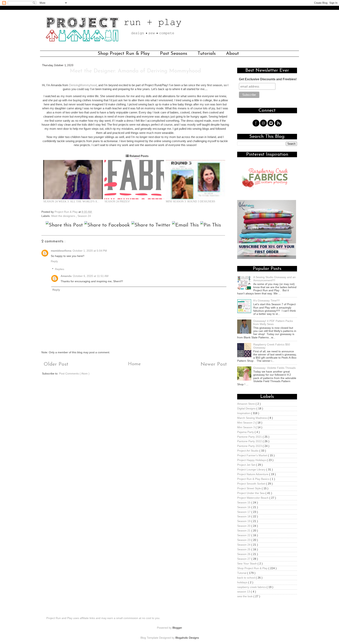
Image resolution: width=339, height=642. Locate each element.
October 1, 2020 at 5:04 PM (90, 250)
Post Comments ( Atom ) (74, 373)
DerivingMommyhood (83, 85)
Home (134, 364)
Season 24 (84, 216)
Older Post (55, 364)
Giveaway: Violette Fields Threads (274, 367)
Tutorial (242, 573)
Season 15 (244, 502)
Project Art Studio (248, 450)
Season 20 (244, 525)
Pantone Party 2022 (250, 441)
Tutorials (207, 53)
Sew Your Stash (247, 563)
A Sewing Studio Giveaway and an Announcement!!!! (274, 279)
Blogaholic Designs (187, 637)
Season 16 (244, 507)
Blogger (177, 627)
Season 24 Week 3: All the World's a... (71, 201)
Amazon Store (246, 403)
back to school (246, 577)
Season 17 (244, 511)
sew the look (245, 596)
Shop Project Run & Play (124, 53)
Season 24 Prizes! (117, 201)
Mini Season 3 (246, 427)
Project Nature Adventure (253, 474)
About (232, 53)
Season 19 (244, 521)
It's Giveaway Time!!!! (266, 300)
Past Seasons (173, 53)
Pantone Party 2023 (250, 446)
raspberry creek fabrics (252, 587)
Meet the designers (63, 216)
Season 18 (244, 516)
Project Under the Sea (251, 493)
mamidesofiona (61, 250)
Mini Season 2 (246, 422)
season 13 (244, 591)
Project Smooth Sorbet (251, 483)
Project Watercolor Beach (253, 497)
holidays (242, 582)
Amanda (66, 276)
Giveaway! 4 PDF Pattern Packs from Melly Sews (273, 323)
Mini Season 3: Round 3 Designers (190, 201)
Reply (54, 261)
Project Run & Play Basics (253, 479)
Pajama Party (246, 432)
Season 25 (244, 549)
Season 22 (244, 535)
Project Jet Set (246, 464)
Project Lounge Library (251, 469)
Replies (59, 269)
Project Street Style (249, 488)
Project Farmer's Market (252, 455)
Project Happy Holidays (252, 460)
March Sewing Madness (252, 417)
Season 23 (244, 540)
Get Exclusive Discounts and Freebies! (268, 79)
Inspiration (244, 413)
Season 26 (244, 554)
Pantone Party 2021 (250, 436)
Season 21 (244, 530)
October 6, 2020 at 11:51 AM (90, 276)
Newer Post (214, 364)
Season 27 (244, 558)
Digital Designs (246, 408)
